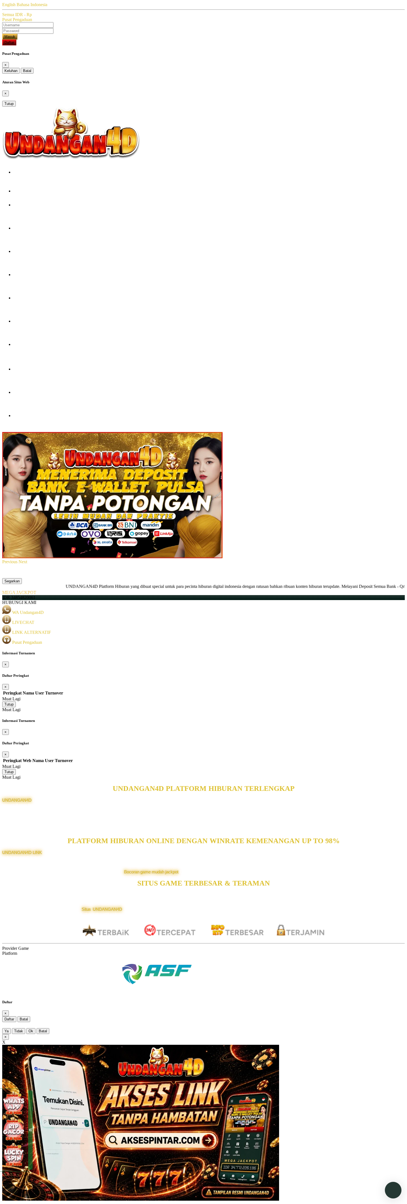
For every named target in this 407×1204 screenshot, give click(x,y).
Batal (27, 71)
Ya (6, 1031)
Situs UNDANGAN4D (102, 909)
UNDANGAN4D (17, 800)
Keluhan (10, 71)
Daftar (9, 42)
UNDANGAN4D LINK (22, 852)
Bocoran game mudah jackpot (151, 871)
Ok (31, 1031)
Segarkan (12, 581)
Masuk (9, 37)
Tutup (9, 104)
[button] (10, 561)
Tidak (18, 1031)
